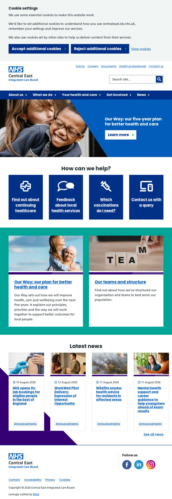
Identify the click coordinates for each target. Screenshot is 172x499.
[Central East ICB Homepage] (23, 73)
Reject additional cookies (97, 48)
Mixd (36, 494)
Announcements (25, 424)
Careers (93, 66)
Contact (14, 480)
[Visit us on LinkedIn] (138, 464)
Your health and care (79, 95)
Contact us (156, 66)
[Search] (159, 79)
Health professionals (132, 66)
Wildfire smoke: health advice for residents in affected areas (109, 394)
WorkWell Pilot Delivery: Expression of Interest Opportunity (66, 395)
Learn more (118, 134)
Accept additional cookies (36, 48)
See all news (153, 434)
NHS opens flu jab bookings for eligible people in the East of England (26, 395)
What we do (43, 95)
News (141, 95)
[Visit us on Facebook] (127, 464)
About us (16, 95)
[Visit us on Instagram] (150, 464)
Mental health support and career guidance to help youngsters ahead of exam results (151, 399)
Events (80, 66)
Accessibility (32, 480)
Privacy (50, 480)
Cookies (64, 480)
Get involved (117, 95)
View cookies (141, 49)
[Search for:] (132, 79)
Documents (108, 66)
